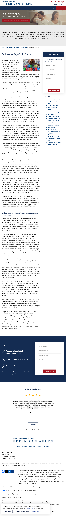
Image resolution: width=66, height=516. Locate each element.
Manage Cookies (31, 490)
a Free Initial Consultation (55, 3)
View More (33, 424)
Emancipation (52, 129)
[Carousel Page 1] (26, 419)
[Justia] (12, 471)
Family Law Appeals (53, 116)
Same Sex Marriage (53, 125)
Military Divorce (52, 144)
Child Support (24, 47)
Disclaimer (24, 446)
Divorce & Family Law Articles (26, 8)
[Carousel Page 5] (39, 419)
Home (3, 8)
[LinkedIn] (9, 471)
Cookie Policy (22, 490)
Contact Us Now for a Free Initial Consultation (16, 20)
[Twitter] (6, 471)
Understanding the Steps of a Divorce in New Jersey (55, 101)
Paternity (50, 124)
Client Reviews (42, 8)
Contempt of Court (53, 113)
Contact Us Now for (57, 1)
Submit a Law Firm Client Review (33, 429)
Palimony (50, 122)
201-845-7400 (59, 5)
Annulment (51, 111)
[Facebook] (3, 471)
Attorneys (12, 8)
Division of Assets (53, 105)
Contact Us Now (54, 55)
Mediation (51, 114)
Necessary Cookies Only (22, 511)
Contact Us (61, 8)
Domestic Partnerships (54, 142)
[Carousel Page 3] (33, 419)
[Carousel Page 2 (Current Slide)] (29, 419)
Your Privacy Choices (11, 490)
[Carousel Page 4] (36, 419)
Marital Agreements (53, 137)
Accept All (8, 511)
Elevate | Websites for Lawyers (53, 512)
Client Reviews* (33, 389)
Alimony (50, 135)
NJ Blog (52, 8)
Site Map (39, 446)
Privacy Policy (32, 446)
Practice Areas (50, 96)
